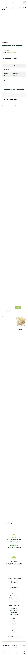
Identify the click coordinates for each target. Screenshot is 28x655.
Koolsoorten (14, 7)
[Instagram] (20, 637)
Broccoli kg (20, 310)
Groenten (8, 7)
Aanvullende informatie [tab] (9, 58)
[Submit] (23, 567)
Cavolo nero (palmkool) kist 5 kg (7, 522)
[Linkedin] (17, 637)
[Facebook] (15, 637)
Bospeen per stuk (7, 310)
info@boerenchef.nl (16, 547)
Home (3, 7)
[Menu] (3, 2)
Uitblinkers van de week (10, 99)
